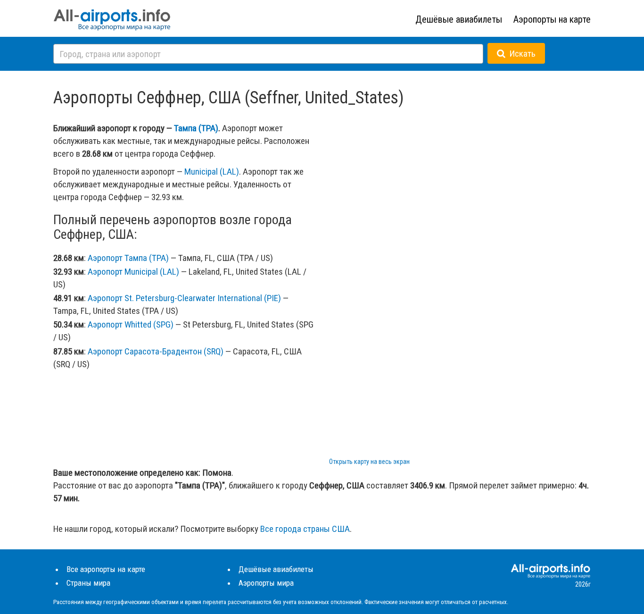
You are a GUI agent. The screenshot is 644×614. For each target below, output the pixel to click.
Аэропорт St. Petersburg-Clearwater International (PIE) (184, 298)
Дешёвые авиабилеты (458, 19)
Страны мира (88, 583)
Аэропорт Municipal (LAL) (133, 271)
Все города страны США (305, 528)
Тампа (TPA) (196, 128)
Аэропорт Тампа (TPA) (128, 257)
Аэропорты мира (266, 583)
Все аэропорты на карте (105, 569)
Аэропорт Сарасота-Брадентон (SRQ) (155, 351)
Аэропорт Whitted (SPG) (130, 324)
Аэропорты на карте (552, 19)
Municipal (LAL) (211, 171)
